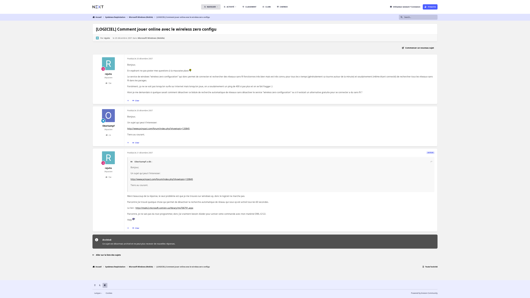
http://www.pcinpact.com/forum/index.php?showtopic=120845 (158, 128)
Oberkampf (108, 125)
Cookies (109, 293)
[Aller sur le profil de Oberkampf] (108, 115)
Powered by (424, 293)
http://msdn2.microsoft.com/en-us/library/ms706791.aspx (164, 208)
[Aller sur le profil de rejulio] (97, 38)
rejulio (107, 38)
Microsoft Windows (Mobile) (151, 38)
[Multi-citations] (128, 101)
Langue (97, 293)
